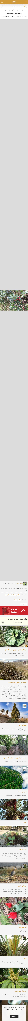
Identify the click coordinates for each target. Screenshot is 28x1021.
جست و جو (3, 6)
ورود (2, 2)
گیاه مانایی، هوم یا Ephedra (17, 682)
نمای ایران (18, 10)
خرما (25, 958)
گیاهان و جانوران (10, 595)
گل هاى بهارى (22, 927)
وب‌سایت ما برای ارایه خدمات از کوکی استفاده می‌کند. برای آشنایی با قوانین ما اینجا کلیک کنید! (14, 1010)
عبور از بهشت (22, 792)
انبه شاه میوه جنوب (20, 991)
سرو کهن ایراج (22, 725)
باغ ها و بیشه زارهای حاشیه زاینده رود (14, 758)
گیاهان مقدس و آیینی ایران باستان (15, 650)
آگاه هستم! (14, 1016)
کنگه (15, 600)
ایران (22, 10)
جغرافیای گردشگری (12, 10)
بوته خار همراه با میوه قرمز (14, 14)
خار (19, 600)
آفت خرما (23, 823)
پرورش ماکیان (22, 886)
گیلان (6, 10)
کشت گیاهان (22, 849)
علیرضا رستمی (19, 583)
